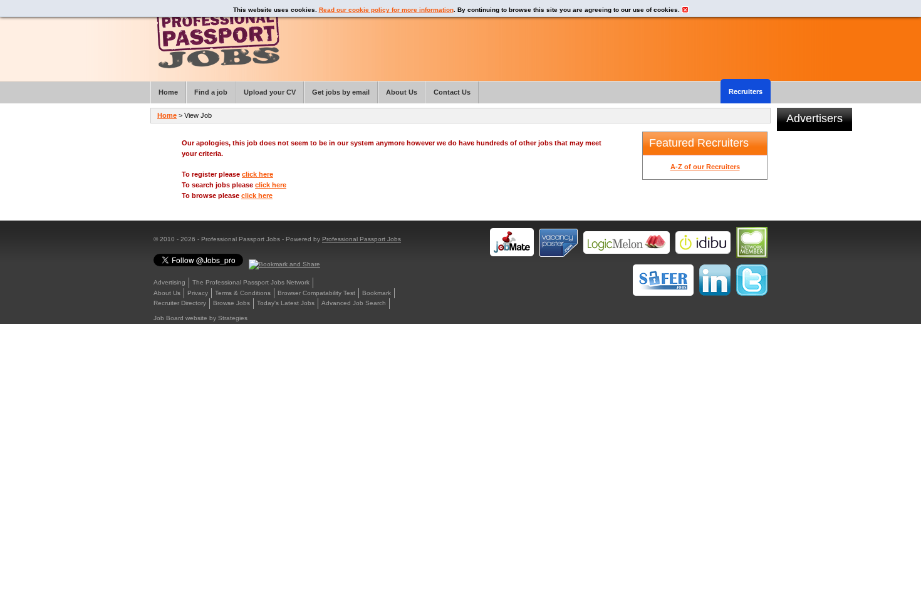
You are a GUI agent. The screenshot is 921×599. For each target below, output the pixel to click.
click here (257, 174)
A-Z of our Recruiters (705, 166)
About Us (167, 292)
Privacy (197, 292)
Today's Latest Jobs (286, 303)
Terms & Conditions (243, 292)
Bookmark (376, 292)
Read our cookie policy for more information (386, 9)
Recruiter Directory (180, 303)
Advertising (169, 282)
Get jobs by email (341, 92)
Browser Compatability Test (316, 292)
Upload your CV (270, 92)
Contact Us (452, 92)
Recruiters (745, 91)
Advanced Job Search (353, 303)
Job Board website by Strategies (200, 318)
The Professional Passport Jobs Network (251, 282)
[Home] (218, 37)
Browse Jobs (231, 303)
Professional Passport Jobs (361, 239)
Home (167, 115)
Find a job (210, 92)
